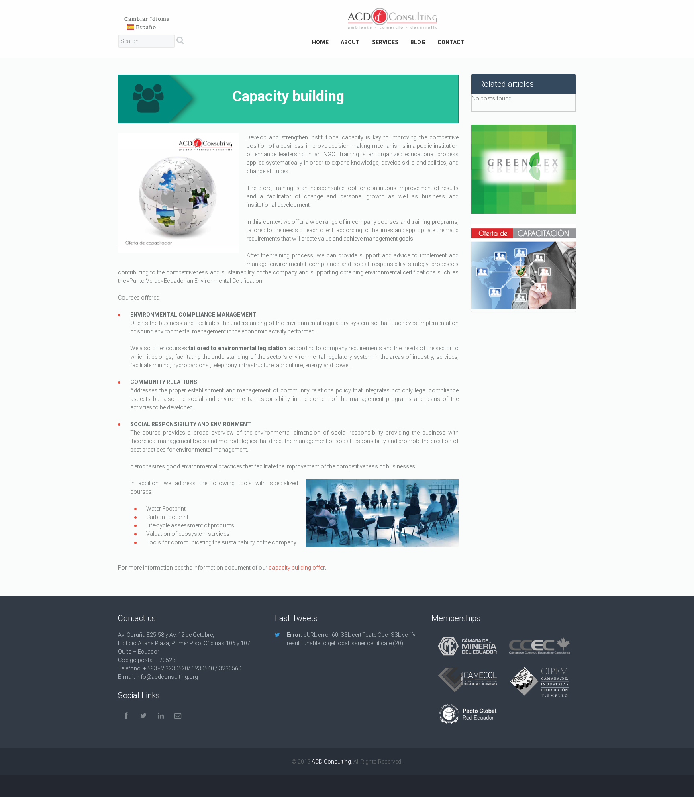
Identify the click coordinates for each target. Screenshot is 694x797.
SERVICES (385, 42)
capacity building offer (297, 567)
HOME (320, 42)
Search (180, 41)
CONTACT (451, 42)
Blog (417, 42)
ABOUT (350, 42)
